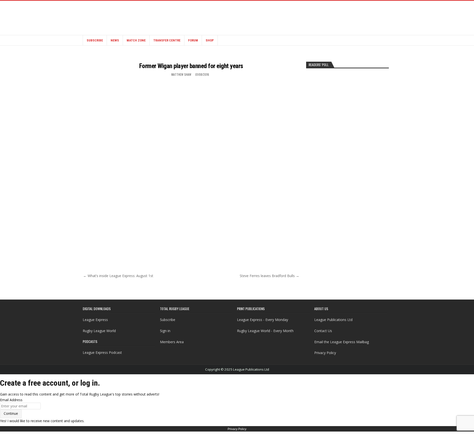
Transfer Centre (166, 40)
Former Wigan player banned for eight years (191, 66)
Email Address (11, 399)
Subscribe (95, 40)
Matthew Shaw (181, 74)
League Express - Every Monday (262, 319)
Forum (193, 40)
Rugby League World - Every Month (265, 330)
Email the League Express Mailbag (341, 342)
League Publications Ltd (333, 319)
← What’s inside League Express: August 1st (118, 275)
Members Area (172, 342)
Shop (210, 40)
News (115, 40)
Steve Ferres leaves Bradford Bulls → (269, 275)
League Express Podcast (102, 352)
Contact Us (323, 330)
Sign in (165, 330)
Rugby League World (99, 330)
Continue (11, 413)
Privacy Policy (325, 352)
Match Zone (136, 40)
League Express (95, 319)
